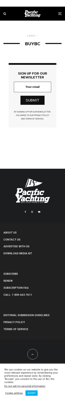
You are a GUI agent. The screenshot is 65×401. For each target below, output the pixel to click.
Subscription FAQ (16, 287)
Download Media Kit (17, 253)
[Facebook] (25, 212)
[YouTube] (39, 212)
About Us (10, 232)
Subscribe (10, 273)
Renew (8, 280)
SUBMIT (32, 100)
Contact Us (11, 239)
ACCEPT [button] (32, 393)
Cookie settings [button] (14, 393)
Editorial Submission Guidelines (26, 315)
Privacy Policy (14, 322)
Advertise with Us (16, 246)
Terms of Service (15, 329)
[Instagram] (32, 212)
